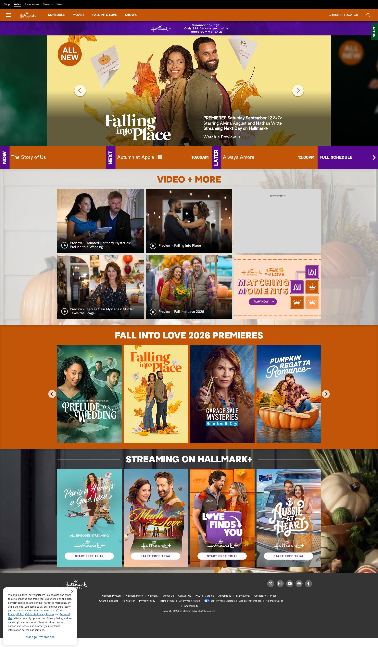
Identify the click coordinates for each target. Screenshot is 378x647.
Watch (17, 4)
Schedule (56, 15)
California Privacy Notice (39, 614)
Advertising (224, 596)
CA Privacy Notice (189, 601)
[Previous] (80, 90)
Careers (209, 596)
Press (273, 596)
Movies (78, 15)
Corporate (260, 596)
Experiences (32, 4)
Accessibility (191, 606)
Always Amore (238, 157)
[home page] (27, 15)
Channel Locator (343, 15)
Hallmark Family (134, 596)
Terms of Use (167, 601)
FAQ (198, 596)
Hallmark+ (153, 596)
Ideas (59, 4)
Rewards (48, 4)
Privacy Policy (147, 601)
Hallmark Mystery (111, 596)
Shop (7, 4)
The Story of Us (28, 157)
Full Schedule (336, 157)
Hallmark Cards (274, 601)
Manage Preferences (40, 637)
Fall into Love (104, 15)
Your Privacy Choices (223, 601)
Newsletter (128, 601)
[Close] (72, 591)
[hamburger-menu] (8, 15)
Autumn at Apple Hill (139, 157)
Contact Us (184, 596)
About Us (168, 596)
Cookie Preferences (250, 601)
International (243, 596)
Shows (131, 15)
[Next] (298, 90)
